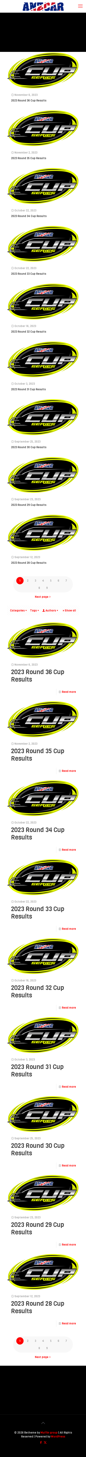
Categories (17, 610)
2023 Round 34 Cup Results (29, 216)
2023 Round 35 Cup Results (28, 158)
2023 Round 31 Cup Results (28, 389)
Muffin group (49, 1432)
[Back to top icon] (43, 1423)
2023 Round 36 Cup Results (28, 100)
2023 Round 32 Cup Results (28, 331)
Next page (41, 597)
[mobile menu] (80, 6)
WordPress (58, 1436)
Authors (51, 610)
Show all (70, 610)
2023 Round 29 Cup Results (28, 505)
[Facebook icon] (40, 1442)
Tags (33, 610)
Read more (69, 692)
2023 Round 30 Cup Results (28, 447)
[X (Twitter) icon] (45, 1442)
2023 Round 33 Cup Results (28, 274)
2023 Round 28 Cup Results (28, 563)
